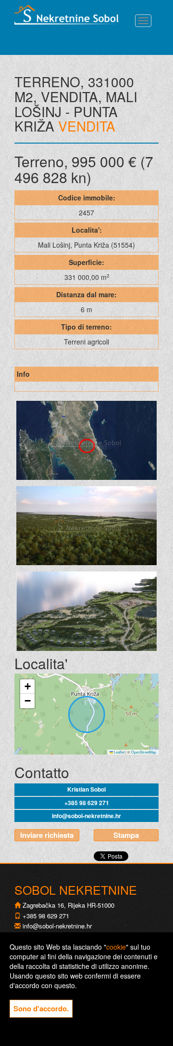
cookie (116, 947)
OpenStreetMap (143, 752)
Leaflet (118, 752)
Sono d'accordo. (41, 1008)
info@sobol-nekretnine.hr (86, 815)
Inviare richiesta (47, 835)
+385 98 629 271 (86, 802)
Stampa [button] (126, 835)
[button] (27, 686)
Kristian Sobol (86, 789)
